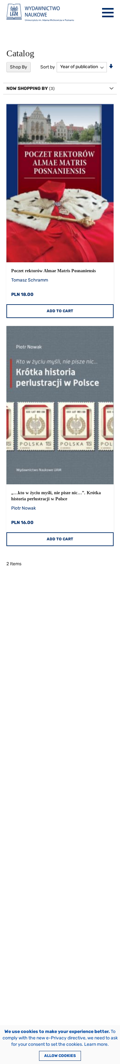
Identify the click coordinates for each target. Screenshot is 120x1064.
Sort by (47, 66)
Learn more (96, 1044)
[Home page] (40, 12)
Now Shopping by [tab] (27, 88)
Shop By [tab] (18, 67)
